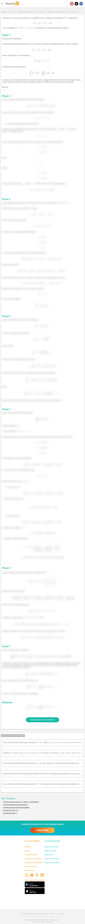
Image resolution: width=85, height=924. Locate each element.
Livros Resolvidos (31, 854)
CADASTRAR (42, 830)
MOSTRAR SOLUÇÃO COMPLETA (42, 720)
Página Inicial (5, 12)
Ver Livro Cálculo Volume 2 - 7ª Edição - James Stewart (21, 802)
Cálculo (14, 12)
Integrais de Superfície (25, 12)
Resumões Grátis (31, 866)
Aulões (27, 851)
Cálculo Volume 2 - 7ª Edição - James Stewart (49, 12)
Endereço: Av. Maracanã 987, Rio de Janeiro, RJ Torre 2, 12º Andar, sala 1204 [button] (42, 921)
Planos (53, 914)
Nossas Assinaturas (51, 847)
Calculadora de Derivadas (34, 862)
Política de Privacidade (28, 914)
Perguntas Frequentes (52, 862)
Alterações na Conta (52, 858)
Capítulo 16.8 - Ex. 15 (72, 12)
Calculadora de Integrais (33, 858)
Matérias (28, 847)
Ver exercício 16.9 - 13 (11, 810)
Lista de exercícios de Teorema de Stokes (16, 807)
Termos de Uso (44, 914)
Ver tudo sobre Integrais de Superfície (16, 804)
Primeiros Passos (51, 851)
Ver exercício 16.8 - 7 (10, 813)
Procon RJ (60, 914)
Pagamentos (49, 854)
